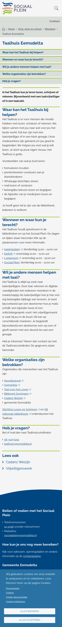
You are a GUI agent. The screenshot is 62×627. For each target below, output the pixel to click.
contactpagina (32, 556)
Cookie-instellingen (15, 601)
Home (11, 29)
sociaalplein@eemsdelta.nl (20, 535)
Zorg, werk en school (30, 29)
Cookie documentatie (16, 597)
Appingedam (12, 249)
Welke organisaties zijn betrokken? (24, 73)
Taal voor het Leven (17, 389)
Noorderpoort (13, 380)
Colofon (10, 592)
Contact (54, 21)
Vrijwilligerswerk (19, 468)
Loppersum (12, 258)
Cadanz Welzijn (14, 398)
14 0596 (9, 526)
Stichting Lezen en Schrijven (20, 409)
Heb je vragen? (11, 81)
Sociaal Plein (12, 262)
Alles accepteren (29, 620)
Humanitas (11, 384)
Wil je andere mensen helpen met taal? (26, 66)
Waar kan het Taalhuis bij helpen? (23, 52)
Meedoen (50, 29)
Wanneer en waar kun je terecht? (22, 59)
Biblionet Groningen (17, 393)
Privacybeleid (12, 588)
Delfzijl (9, 253)
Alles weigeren (29, 611)
